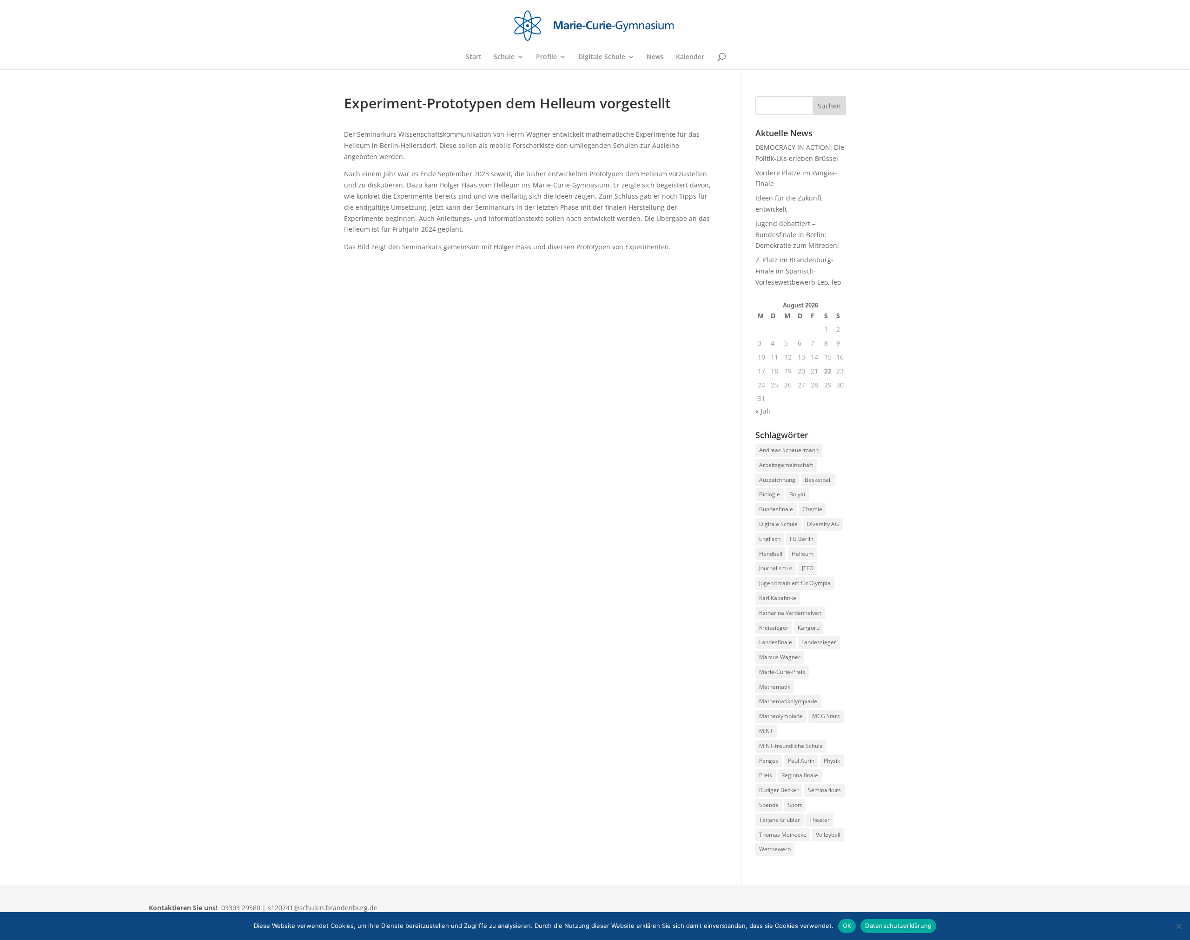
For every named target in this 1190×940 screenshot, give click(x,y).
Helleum (802, 554)
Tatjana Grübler (779, 820)
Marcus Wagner (779, 657)
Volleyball (828, 835)
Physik (832, 761)
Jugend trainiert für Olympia (795, 583)
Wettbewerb (775, 849)
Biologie (769, 494)
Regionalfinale (799, 775)
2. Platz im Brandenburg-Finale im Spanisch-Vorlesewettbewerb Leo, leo (798, 271)
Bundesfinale (776, 509)
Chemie (812, 509)
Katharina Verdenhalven (790, 613)
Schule (504, 57)
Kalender (690, 57)
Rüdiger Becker (779, 790)
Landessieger (818, 642)
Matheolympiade (781, 716)
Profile (546, 57)
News (655, 57)
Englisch (769, 539)
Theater (819, 820)
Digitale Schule (601, 57)
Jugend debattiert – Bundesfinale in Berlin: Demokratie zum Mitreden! (797, 234)
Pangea (769, 761)
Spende (769, 805)
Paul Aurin (801, 761)
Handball (770, 554)
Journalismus (776, 568)
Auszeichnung (777, 480)
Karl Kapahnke (777, 598)
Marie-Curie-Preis (782, 672)
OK (847, 925)
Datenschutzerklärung (898, 925)
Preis (765, 775)
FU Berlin (801, 539)
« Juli (762, 411)
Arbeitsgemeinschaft (786, 465)
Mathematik (774, 687)
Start (474, 57)
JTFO (807, 568)
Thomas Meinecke (783, 835)
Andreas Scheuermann (789, 450)
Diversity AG (823, 524)
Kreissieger (773, 628)
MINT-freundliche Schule (791, 746)
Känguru (809, 628)
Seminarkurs (824, 790)
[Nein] (1178, 926)
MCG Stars (826, 716)
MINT (766, 731)
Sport (795, 805)
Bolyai (797, 494)
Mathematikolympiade (788, 701)
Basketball (818, 480)
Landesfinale (775, 642)
